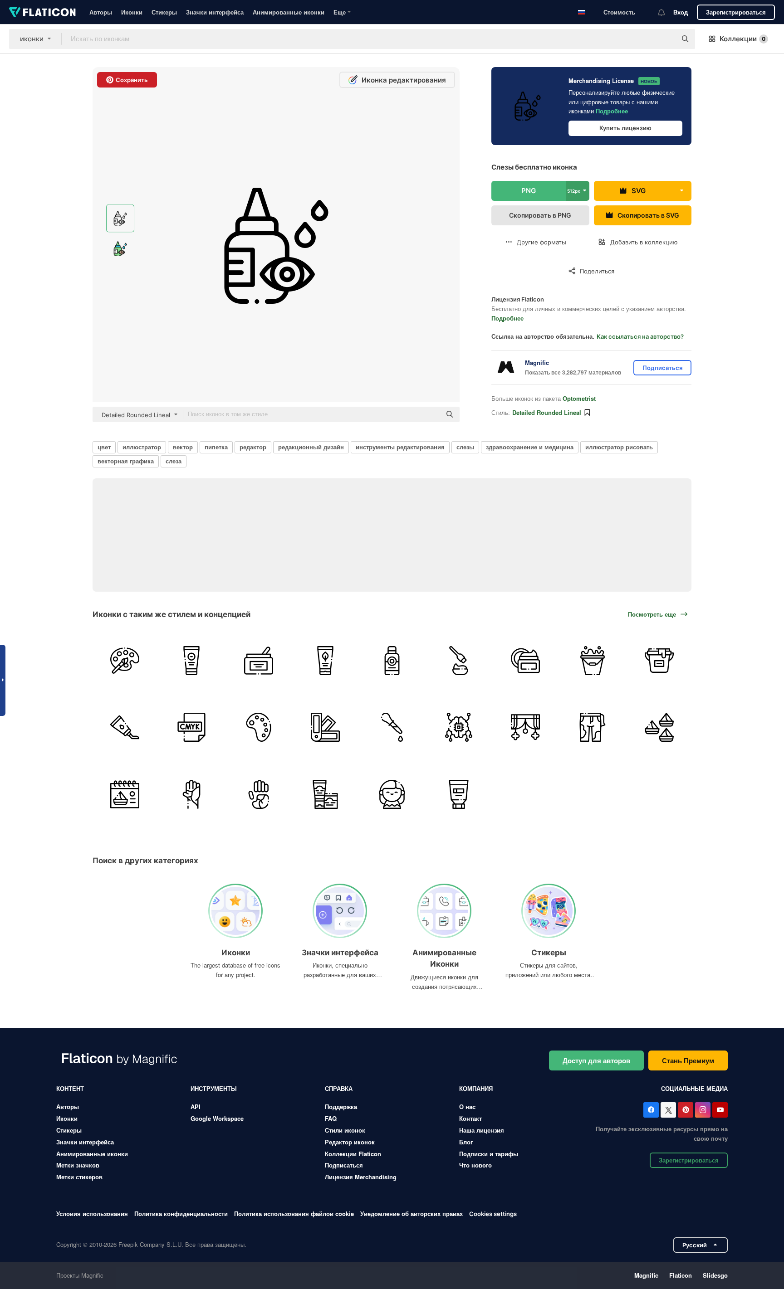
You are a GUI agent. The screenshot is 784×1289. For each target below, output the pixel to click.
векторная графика (126, 461)
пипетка (216, 447)
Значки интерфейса (215, 12)
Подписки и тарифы (488, 1153)
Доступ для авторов (596, 1060)
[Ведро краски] (659, 660)
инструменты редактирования (400, 447)
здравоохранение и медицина (529, 447)
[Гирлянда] (525, 727)
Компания (476, 1088)
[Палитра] (125, 660)
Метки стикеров (79, 1176)
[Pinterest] (685, 1110)
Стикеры (164, 12)
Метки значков (77, 1165)
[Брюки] (592, 727)
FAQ (331, 1118)
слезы (465, 447)
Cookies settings (493, 1214)
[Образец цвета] (325, 727)
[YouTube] (720, 1110)
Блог (466, 1142)
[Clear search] (665, 39)
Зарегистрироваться (736, 12)
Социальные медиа (694, 1088)
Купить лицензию (625, 127)
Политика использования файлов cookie (294, 1213)
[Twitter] (668, 1110)
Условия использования (92, 1213)
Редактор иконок (350, 1142)
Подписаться (344, 1165)
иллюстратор (141, 447)
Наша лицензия (481, 1130)
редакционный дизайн (311, 447)
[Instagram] (702, 1110)
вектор (183, 447)
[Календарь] (125, 794)
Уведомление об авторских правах (411, 1213)
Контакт (470, 1118)
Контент (70, 1088)
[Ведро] (592, 660)
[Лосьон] (191, 660)
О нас (467, 1106)
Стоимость (619, 12)
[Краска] (125, 727)
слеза (173, 461)
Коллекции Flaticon (353, 1153)
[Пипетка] (392, 727)
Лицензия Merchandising (361, 1176)
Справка (339, 1088)
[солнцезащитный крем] (392, 660)
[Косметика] (525, 660)
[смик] (191, 727)
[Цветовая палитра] (258, 727)
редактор (253, 447)
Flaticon (680, 1275)
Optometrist (579, 398)
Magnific (646, 1275)
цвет (104, 447)
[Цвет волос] (392, 794)
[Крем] (325, 660)
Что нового (475, 1165)
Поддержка (341, 1106)
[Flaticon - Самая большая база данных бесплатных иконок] (42, 12)
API (196, 1106)
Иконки (131, 12)
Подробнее (612, 111)
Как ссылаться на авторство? (640, 336)
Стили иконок (345, 1130)
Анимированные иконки (288, 12)
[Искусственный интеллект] (458, 727)
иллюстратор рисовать (619, 447)
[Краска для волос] (458, 660)
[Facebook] (651, 1110)
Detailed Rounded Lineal (546, 412)
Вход (680, 12)
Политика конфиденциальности (181, 1213)
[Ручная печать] (191, 794)
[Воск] (258, 660)
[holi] (659, 727)
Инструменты (214, 1088)
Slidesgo (715, 1275)
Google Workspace (217, 1118)
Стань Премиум (688, 1060)
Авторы (100, 12)
